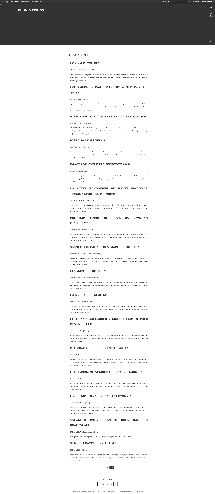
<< (103, 468)
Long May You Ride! (86, 63)
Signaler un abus (110, 491)
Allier (85, 379)
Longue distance (90, 331)
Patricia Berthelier (81, 491)
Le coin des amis (86, 123)
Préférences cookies (139, 491)
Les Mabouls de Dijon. (88, 271)
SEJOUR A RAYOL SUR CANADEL (93, 443)
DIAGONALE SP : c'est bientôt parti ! (99, 348)
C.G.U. (117, 491)
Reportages (88, 147)
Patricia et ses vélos (87, 140)
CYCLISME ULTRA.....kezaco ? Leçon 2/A (100, 396)
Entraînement (87, 432)
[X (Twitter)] (166, 2)
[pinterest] (169, 2)
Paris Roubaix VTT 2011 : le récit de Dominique (108, 116)
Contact (103, 491)
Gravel (96, 432)
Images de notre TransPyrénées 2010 (100, 164)
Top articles (98, 491)
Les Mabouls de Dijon (92, 254)
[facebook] (163, 2)
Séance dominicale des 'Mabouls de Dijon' (105, 247)
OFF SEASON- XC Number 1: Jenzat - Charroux (106, 372)
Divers (83, 171)
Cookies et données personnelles (126, 491)
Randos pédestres (87, 99)
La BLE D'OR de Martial (89, 295)
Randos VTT (89, 70)
